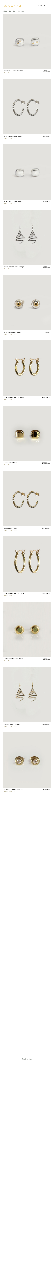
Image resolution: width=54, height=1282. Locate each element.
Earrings (21, 11)
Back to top (27, 1059)
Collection (12, 11)
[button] (49, 6)
